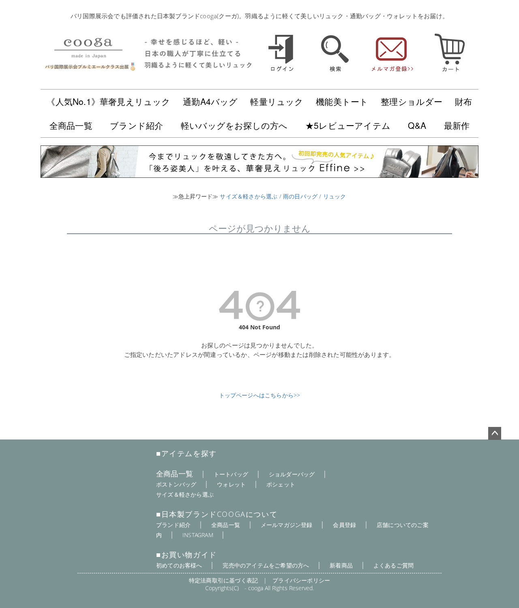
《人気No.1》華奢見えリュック (108, 101)
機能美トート (342, 101)
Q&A (417, 125)
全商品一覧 (70, 125)
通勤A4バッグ (210, 101)
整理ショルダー (411, 101)
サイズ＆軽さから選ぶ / (251, 196)
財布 (463, 101)
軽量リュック (276, 101)
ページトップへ (494, 433)
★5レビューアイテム (347, 125)
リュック (334, 196)
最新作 (457, 125)
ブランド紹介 (136, 125)
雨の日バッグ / (303, 196)
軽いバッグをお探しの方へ (234, 125)
